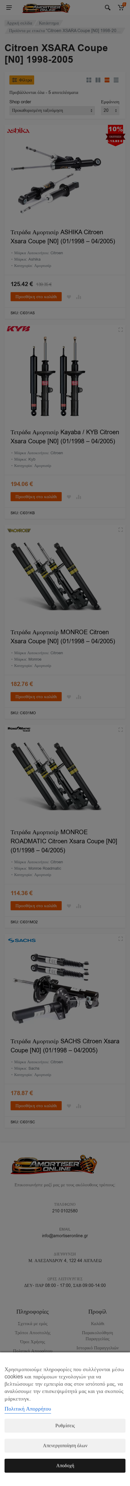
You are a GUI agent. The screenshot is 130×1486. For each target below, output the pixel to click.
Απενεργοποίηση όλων (65, 1445)
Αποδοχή (65, 1465)
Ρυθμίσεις (65, 1425)
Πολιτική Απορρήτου (28, 1408)
